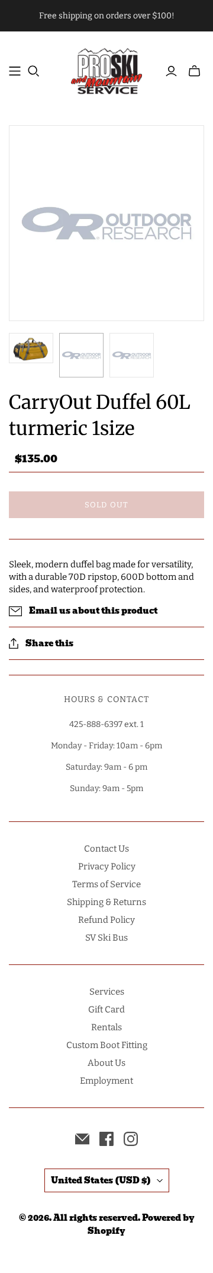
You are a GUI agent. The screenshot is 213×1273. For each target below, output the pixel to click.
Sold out (106, 504)
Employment (106, 1080)
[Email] (82, 1139)
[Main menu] (15, 71)
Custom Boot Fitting (106, 1045)
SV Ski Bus (106, 937)
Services (106, 991)
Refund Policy (106, 920)
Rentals (106, 1027)
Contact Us (106, 848)
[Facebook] (106, 1139)
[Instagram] (131, 1139)
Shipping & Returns (106, 902)
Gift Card (106, 1009)
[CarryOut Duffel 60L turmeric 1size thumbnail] (31, 348)
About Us (106, 1063)
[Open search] (34, 71)
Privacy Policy (106, 866)
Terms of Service (106, 884)
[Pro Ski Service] (106, 69)
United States (101, 1180)
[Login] (171, 71)
